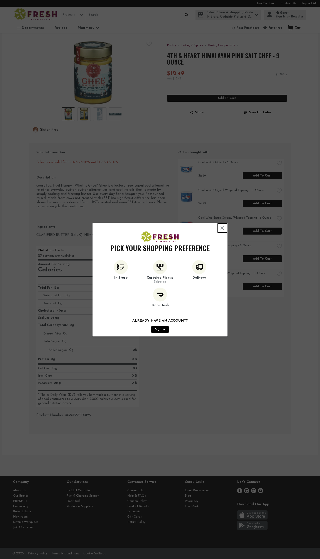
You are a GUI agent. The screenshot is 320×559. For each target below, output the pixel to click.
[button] (121, 272)
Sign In (160, 329)
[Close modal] (222, 228)
